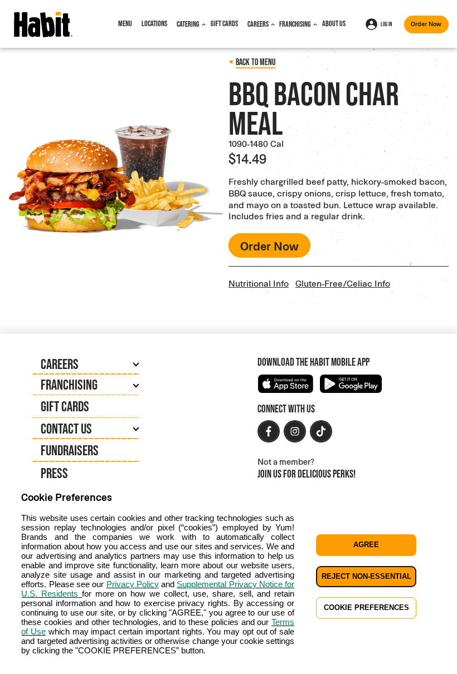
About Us (334, 23)
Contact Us (66, 428)
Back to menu (255, 62)
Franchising (295, 23)
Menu (125, 23)
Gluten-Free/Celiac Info (342, 283)
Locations (154, 23)
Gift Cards (224, 23)
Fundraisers (70, 450)
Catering (188, 23)
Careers (258, 23)
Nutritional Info (259, 283)
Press (54, 473)
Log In (386, 24)
